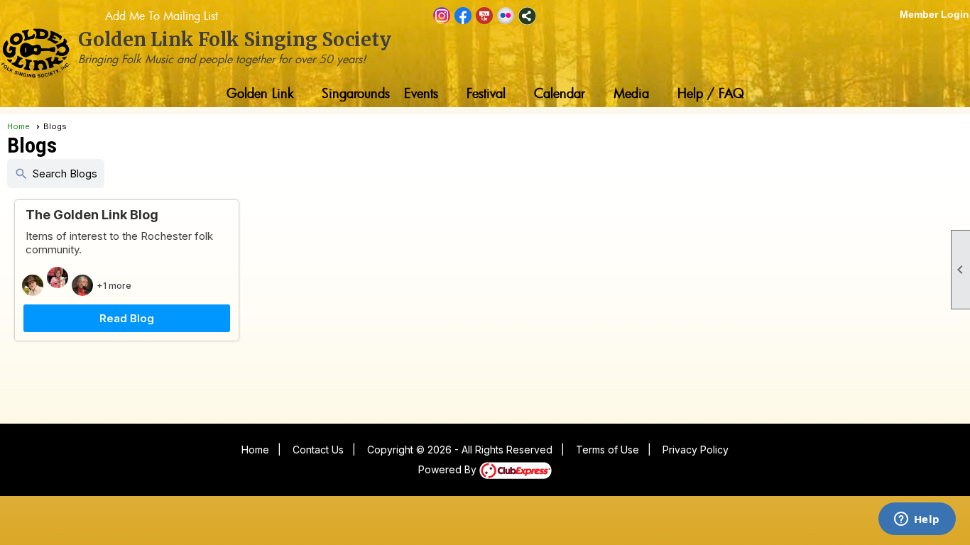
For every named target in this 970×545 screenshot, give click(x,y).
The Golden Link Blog (92, 214)
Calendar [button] (559, 92)
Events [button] (421, 92)
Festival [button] (486, 92)
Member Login (934, 14)
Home (18, 126)
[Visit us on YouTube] (485, 16)
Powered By (448, 469)
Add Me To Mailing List (161, 15)
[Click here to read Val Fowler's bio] (84, 285)
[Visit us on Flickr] (506, 16)
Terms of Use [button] (607, 450)
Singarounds (356, 92)
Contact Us (318, 450)
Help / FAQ (710, 92)
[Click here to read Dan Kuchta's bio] (34, 285)
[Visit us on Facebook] (463, 16)
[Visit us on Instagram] (442, 16)
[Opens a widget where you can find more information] (917, 520)
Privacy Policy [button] (696, 450)
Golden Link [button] (260, 92)
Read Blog (126, 318)
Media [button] (631, 92)
